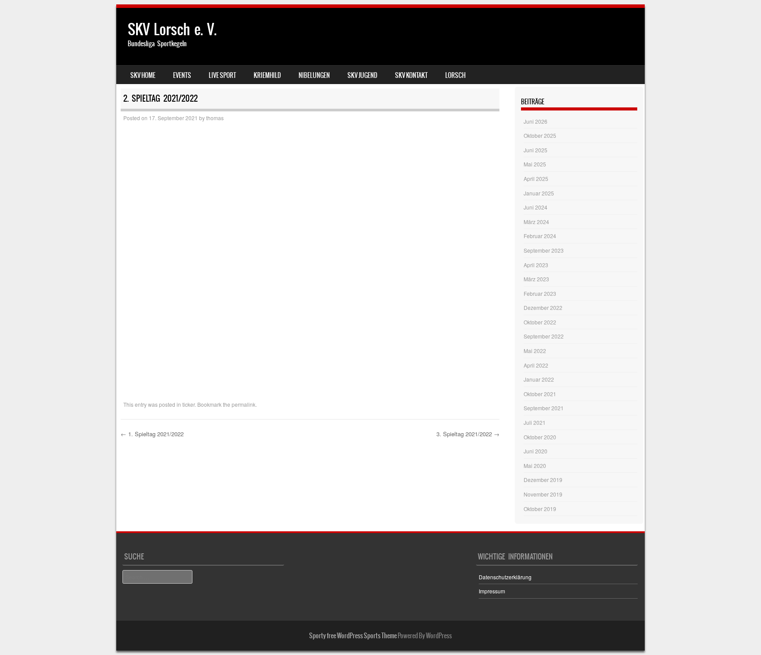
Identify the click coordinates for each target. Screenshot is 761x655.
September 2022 (544, 336)
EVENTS (182, 75)
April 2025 (536, 178)
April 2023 (536, 265)
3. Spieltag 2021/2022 (467, 434)
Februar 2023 (540, 293)
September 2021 (544, 408)
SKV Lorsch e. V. (172, 29)
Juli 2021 (535, 422)
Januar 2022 (539, 379)
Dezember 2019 (543, 479)
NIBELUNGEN (314, 75)
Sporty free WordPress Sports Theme (353, 635)
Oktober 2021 (540, 393)
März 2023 (536, 279)
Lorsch (455, 75)
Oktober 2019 (540, 508)
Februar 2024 (540, 235)
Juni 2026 (535, 121)
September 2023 (544, 250)
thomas (215, 117)
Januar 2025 (539, 193)
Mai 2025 (535, 164)
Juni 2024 (535, 207)
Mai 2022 (535, 350)
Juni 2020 (535, 451)
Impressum (492, 591)
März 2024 (536, 221)
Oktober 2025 (540, 135)
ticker (188, 404)
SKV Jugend (362, 75)
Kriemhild (267, 75)
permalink (243, 404)
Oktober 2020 (540, 437)
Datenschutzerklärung (505, 577)
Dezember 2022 (543, 307)
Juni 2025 (535, 150)
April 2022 (536, 365)
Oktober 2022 (540, 322)
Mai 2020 (535, 465)
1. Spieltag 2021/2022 (152, 434)
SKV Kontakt (411, 75)
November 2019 (543, 494)
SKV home (142, 75)
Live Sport (222, 75)
